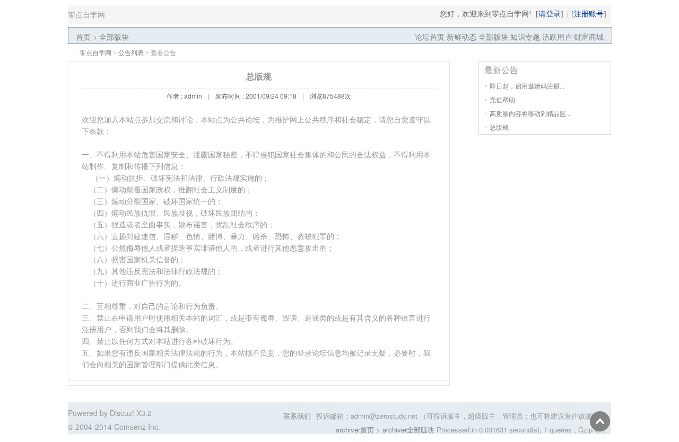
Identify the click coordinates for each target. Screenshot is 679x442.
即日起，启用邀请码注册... (527, 85)
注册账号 (589, 14)
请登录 (549, 14)
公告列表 (131, 53)
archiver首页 (355, 430)
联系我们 (297, 416)
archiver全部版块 (408, 430)
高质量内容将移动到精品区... (530, 113)
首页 (83, 36)
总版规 (499, 126)
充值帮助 (502, 99)
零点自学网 (95, 53)
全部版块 (114, 36)
